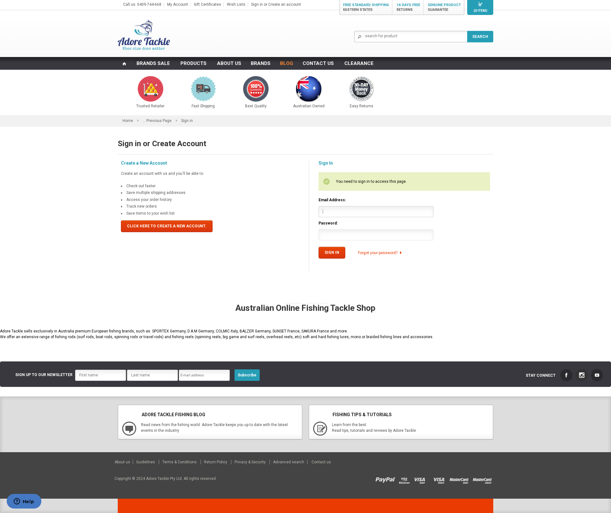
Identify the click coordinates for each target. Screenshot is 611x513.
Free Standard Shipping (366, 7)
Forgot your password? (377, 253)
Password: (328, 223)
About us (123, 462)
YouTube (597, 375)
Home (128, 120)
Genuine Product (444, 7)
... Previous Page (157, 120)
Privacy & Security (251, 462)
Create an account (284, 4)
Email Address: (332, 200)
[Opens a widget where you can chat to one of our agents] (23, 502)
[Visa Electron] (406, 478)
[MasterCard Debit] (461, 478)
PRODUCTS (193, 63)
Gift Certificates (207, 4)
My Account (177, 4)
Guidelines (146, 462)
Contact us (321, 462)
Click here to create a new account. (167, 226)
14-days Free (408, 7)
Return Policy (216, 462)
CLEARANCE (359, 63)
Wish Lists (236, 4)
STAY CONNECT (541, 375)
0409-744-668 (149, 4)
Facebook (566, 375)
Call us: (130, 4)
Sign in (257, 4)
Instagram (582, 375)
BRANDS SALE (153, 63)
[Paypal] (387, 478)
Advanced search (288, 462)
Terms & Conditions (180, 462)
